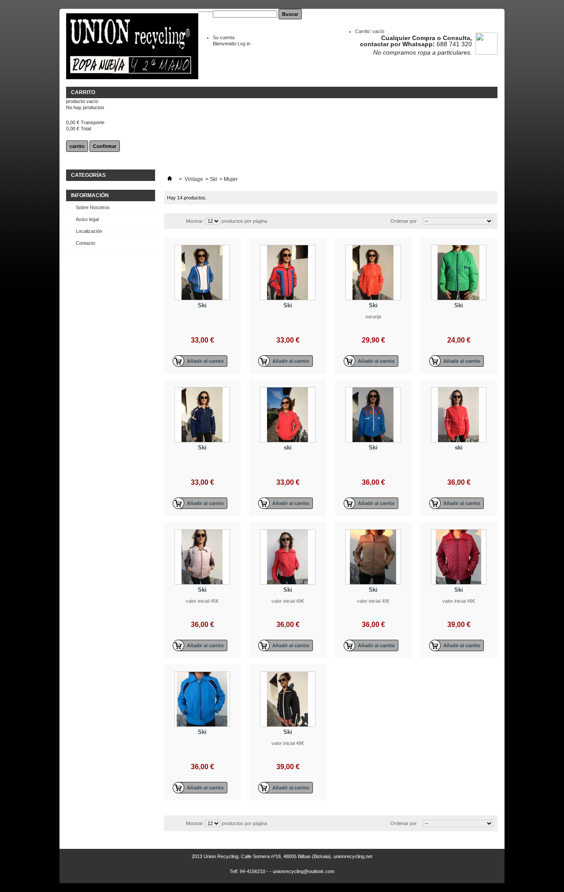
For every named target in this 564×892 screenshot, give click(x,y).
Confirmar (104, 146)
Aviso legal (87, 219)
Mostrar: (195, 221)
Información (90, 195)
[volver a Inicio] (169, 179)
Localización (89, 231)
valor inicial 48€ (458, 601)
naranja (373, 316)
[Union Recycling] (132, 47)
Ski (213, 179)
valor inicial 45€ (202, 601)
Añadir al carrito (205, 361)
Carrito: (369, 31)
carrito (83, 92)
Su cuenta (223, 37)
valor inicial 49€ (287, 601)
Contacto (85, 243)
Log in (243, 43)
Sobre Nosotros (93, 207)
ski (288, 447)
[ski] (287, 414)
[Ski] (202, 272)
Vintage (194, 179)
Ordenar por (403, 221)
